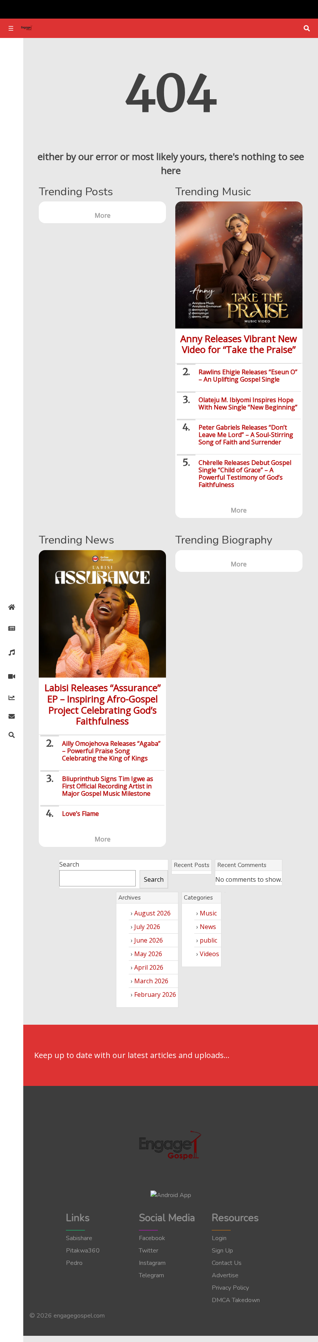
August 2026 (152, 913)
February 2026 (155, 994)
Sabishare (79, 1238)
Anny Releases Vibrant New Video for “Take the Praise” (238, 344)
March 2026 (151, 981)
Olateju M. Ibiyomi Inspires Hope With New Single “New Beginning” (248, 403)
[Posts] (11, 628)
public (208, 940)
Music (208, 913)
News (208, 926)
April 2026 (148, 967)
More (103, 215)
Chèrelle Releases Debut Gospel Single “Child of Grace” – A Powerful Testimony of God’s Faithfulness (245, 473)
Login (219, 1238)
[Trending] (11, 697)
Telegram (151, 1275)
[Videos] (11, 676)
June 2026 (148, 940)
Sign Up (222, 1250)
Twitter (148, 1250)
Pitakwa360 (83, 1250)
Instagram (152, 1263)
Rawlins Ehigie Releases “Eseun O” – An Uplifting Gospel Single (248, 376)
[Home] (11, 607)
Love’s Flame (80, 813)
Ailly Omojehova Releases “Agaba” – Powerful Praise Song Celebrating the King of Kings (111, 750)
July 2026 (147, 926)
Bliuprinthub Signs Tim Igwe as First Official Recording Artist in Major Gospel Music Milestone (107, 786)
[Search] (11, 735)
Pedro (74, 1263)
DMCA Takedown (236, 1300)
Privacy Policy (230, 1288)
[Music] (11, 652)
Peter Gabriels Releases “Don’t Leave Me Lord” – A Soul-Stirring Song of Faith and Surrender (246, 434)
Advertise (225, 1275)
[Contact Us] (11, 716)
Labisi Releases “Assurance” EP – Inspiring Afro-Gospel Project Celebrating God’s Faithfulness (103, 704)
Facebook (152, 1238)
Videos (209, 954)
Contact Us (227, 1263)
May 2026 (148, 954)
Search (69, 864)
